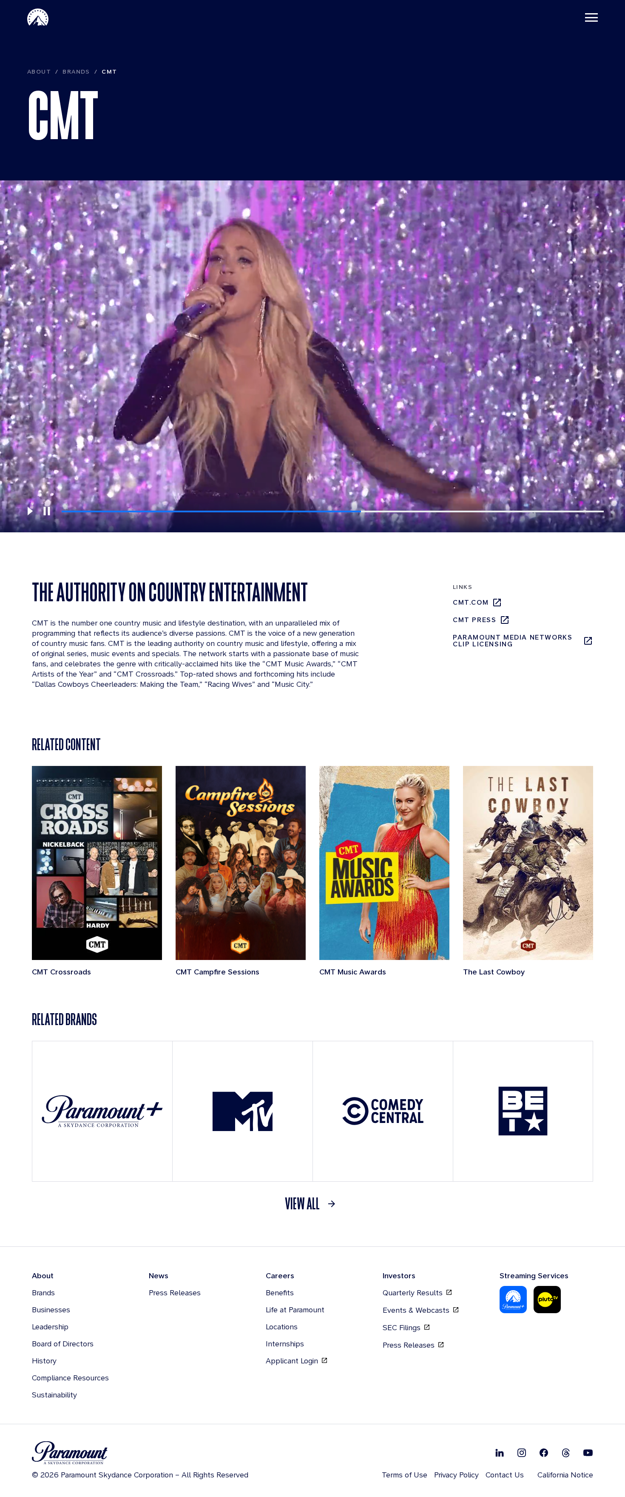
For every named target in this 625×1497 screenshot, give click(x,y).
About (39, 71)
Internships (285, 1343)
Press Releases (175, 1292)
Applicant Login (293, 1360)
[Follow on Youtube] (588, 1452)
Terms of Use (404, 1474)
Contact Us (505, 1474)
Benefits (280, 1292)
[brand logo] (140, 1453)
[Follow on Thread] (566, 1452)
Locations (282, 1326)
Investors (399, 1275)
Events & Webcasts (417, 1310)
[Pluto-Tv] (547, 1299)
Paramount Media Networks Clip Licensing (512, 641)
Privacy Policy (456, 1474)
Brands (76, 71)
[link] (312, 1203)
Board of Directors (63, 1343)
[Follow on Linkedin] (499, 1452)
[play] (29, 511)
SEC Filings (403, 1327)
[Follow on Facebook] (544, 1452)
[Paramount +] (102, 1111)
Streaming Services (534, 1275)
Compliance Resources (70, 1377)
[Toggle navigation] (591, 17)
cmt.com (471, 602)
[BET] (523, 1111)
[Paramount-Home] (37, 17)
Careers (280, 1275)
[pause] (46, 511)
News (158, 1275)
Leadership (50, 1326)
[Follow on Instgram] (522, 1452)
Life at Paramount (295, 1309)
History (44, 1360)
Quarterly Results (414, 1292)
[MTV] (242, 1111)
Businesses (51, 1309)
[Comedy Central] (383, 1111)
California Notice (565, 1474)
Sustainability (54, 1394)
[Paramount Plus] (513, 1299)
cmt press (474, 620)
